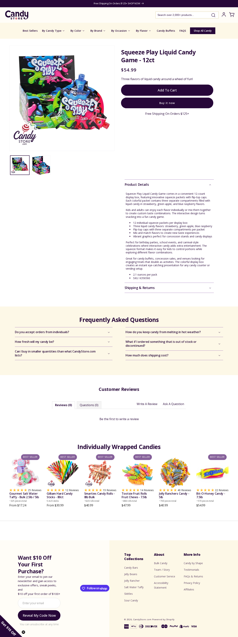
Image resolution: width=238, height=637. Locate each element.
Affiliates (189, 589)
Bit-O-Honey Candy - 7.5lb (210, 497)
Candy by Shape (193, 563)
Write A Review (147, 404)
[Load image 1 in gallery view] (19, 165)
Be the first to (119, 419)
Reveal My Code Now (39, 615)
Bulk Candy (160, 563)
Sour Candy (131, 600)
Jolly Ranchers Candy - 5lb (174, 497)
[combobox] (187, 15)
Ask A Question (173, 404)
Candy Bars (131, 567)
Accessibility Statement (161, 585)
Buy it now (167, 103)
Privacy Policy (192, 583)
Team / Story (162, 570)
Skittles (128, 594)
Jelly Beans (130, 574)
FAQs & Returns (193, 576)
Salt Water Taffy (134, 587)
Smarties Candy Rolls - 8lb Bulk (99, 497)
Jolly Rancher (132, 580)
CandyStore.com (142, 619)
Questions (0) (89, 405)
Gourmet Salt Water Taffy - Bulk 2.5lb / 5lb (24, 497)
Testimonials (191, 570)
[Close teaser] (23, 632)
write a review (129, 419)
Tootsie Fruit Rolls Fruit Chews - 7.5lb (134, 497)
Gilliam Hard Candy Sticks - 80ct (60, 497)
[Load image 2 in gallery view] (40, 165)
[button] (169, 184)
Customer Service (164, 576)
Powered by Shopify (163, 619)
